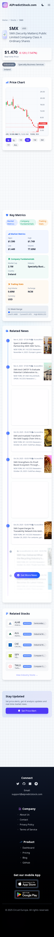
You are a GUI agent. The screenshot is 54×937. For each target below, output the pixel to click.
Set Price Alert (29, 710)
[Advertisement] (27, 182)
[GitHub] (24, 783)
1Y (8, 145)
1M (34, 140)
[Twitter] (18, 783)
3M (42, 140)
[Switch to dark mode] (42, 4)
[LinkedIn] (30, 783)
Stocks (13, 20)
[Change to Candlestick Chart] (8, 140)
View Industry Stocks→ (27, 675)
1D (21, 140)
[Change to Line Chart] (14, 140)
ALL (15, 145)
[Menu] (49, 5)
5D (27, 140)
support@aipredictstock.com (27, 794)
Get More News (29, 575)
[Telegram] (36, 783)
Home (5, 20)
